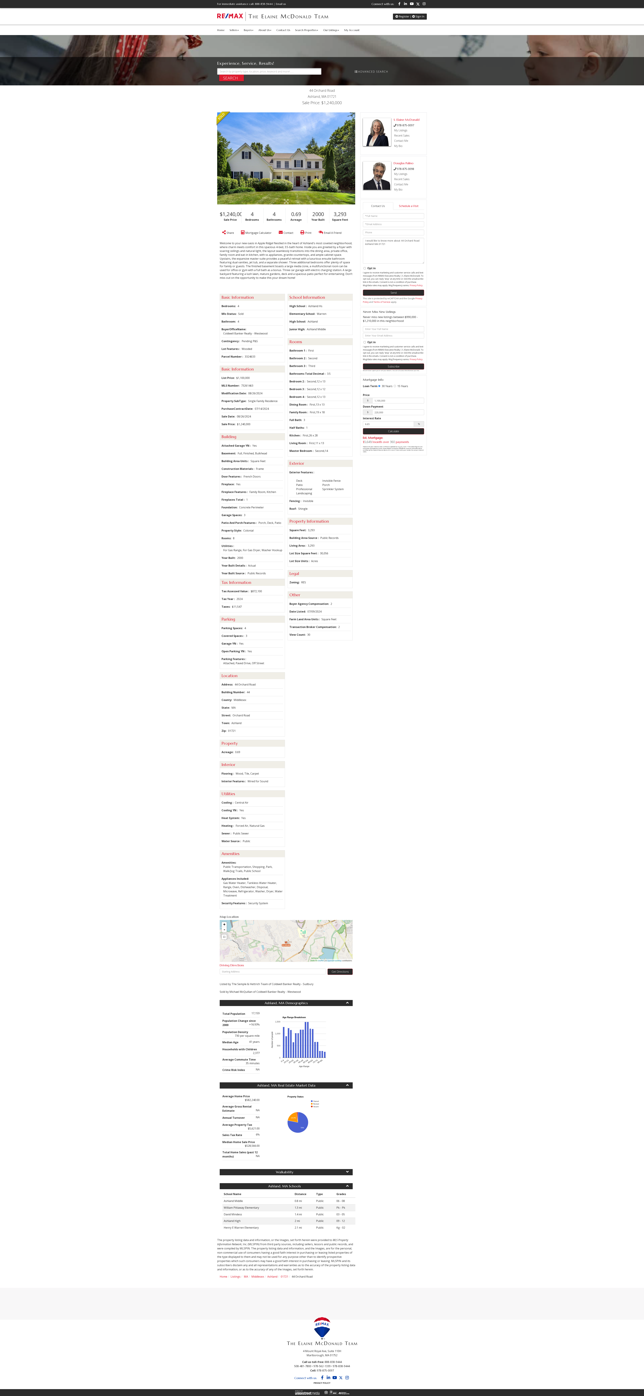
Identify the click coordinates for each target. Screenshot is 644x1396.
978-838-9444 (341, 1366)
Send (394, 293)
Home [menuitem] (221, 30)
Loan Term (370, 386)
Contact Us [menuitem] (283, 30)
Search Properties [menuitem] (305, 30)
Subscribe (393, 366)
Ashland (272, 1276)
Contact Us (378, 206)
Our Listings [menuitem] (330, 30)
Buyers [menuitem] (248, 30)
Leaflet (321, 960)
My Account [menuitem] (352, 30)
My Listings (400, 130)
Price (366, 395)
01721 (284, 1276)
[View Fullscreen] (224, 936)
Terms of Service (381, 301)
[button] (231, 78)
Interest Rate (372, 418)
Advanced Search (373, 71)
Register (403, 16)
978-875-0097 (405, 125)
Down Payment (373, 406)
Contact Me (401, 141)
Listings (235, 1276)
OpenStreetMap (334, 960)
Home (223, 1276)
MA (246, 1276)
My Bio (398, 146)
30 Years (386, 386)
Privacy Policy (416, 285)
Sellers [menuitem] (233, 30)
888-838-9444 (264, 4)
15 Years (402, 386)
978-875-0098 (405, 169)
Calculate (393, 431)
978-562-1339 (322, 1366)
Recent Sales (402, 135)
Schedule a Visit (408, 206)
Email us (281, 4)
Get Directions (340, 971)
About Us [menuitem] (264, 30)
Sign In (419, 16)
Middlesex (257, 1276)
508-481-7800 (302, 1366)
